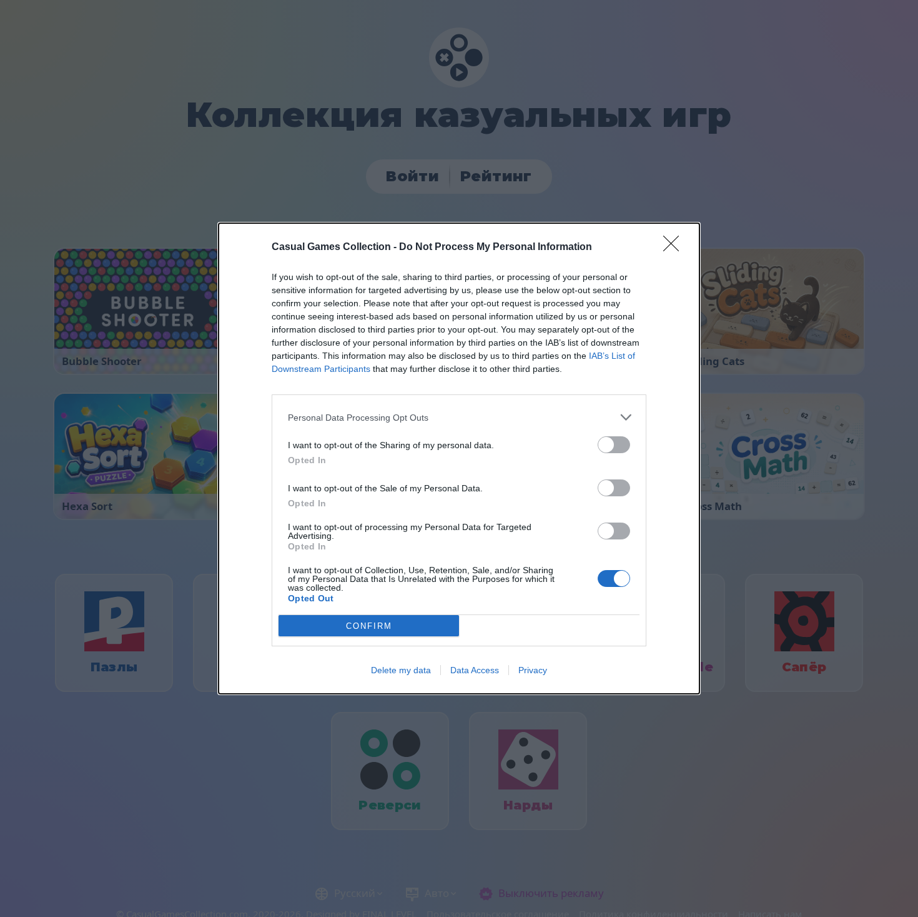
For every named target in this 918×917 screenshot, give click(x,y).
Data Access (474, 670)
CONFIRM (369, 626)
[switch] (614, 444)
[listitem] (459, 417)
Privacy (532, 670)
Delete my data (401, 670)
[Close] (675, 247)
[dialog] (459, 458)
